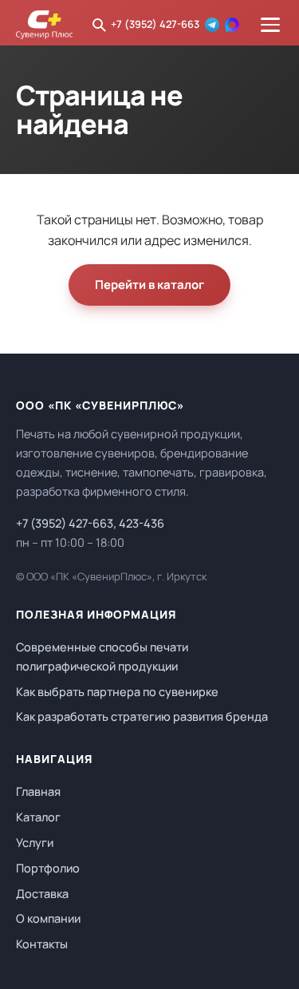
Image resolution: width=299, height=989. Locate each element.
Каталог (38, 817)
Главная (38, 791)
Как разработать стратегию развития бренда (142, 716)
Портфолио (48, 868)
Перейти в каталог (149, 284)
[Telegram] (212, 25)
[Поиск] (99, 25)
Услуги (34, 842)
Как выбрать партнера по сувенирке (117, 691)
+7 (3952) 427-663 (155, 24)
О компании (48, 918)
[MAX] (232, 25)
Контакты (42, 943)
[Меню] (270, 25)
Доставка (42, 893)
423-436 (141, 523)
